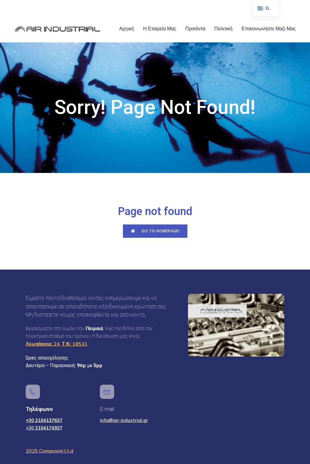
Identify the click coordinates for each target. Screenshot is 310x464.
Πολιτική (223, 28)
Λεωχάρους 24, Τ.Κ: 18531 (56, 344)
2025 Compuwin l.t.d (49, 451)
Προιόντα (195, 28)
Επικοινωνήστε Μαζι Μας (269, 28)
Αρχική (126, 28)
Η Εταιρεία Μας (159, 28)
